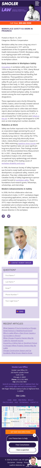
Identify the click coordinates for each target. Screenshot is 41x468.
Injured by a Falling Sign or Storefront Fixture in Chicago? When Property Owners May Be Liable (20, 345)
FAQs (16, 402)
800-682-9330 (25, 23)
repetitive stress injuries (27, 143)
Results (30, 400)
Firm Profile (22, 400)
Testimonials (24, 402)
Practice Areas (8, 402)
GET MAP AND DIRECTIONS (20, 432)
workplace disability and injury (13, 163)
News (15, 400)
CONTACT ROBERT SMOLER (21, 263)
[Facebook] (3, 216)
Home (9, 400)
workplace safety (22, 180)
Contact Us (34, 402)
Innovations (6, 67)
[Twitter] (8, 216)
